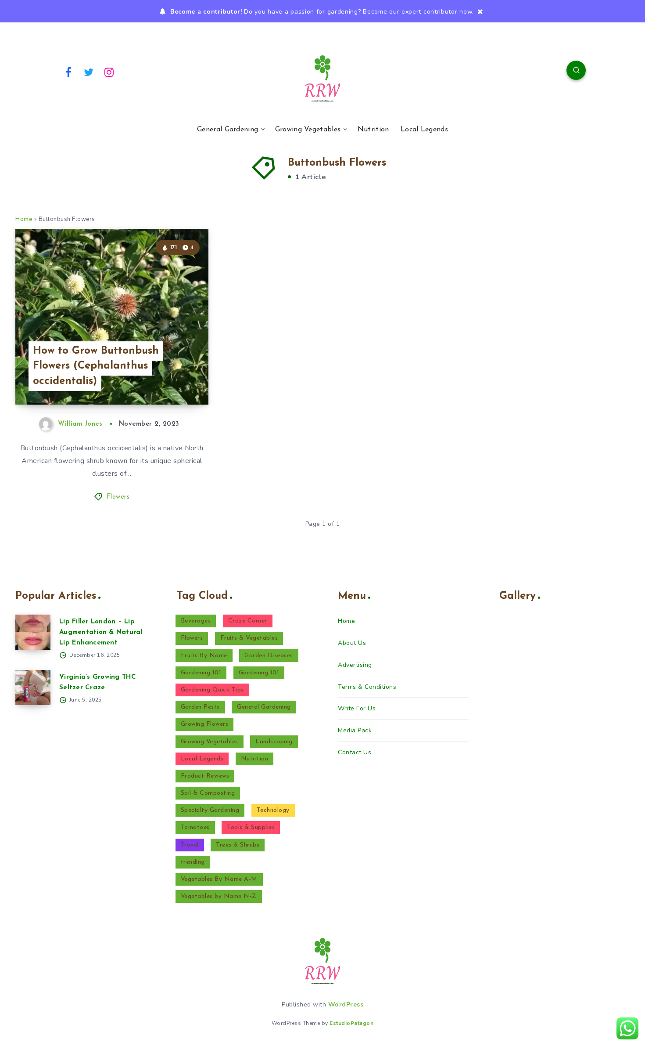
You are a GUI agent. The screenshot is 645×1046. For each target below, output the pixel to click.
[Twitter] (89, 71)
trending (193, 862)
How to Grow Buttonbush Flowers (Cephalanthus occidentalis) (96, 366)
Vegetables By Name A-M (219, 879)
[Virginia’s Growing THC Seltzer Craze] (32, 687)
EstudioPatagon (351, 1023)
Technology (273, 810)
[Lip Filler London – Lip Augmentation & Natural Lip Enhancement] (32, 632)
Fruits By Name (204, 655)
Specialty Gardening (210, 810)
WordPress (346, 1004)
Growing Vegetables (307, 129)
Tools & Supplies (251, 827)
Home (23, 219)
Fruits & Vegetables (249, 638)
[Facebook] (68, 71)
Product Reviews (205, 776)
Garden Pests (200, 707)
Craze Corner (247, 621)
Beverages (196, 621)
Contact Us (354, 752)
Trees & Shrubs (237, 845)
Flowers (118, 497)
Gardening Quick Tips (212, 690)
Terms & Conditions (367, 687)
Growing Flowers (205, 724)
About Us (352, 643)
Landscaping (274, 741)
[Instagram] (109, 71)
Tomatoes (195, 827)
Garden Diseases (268, 655)
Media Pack (355, 730)
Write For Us (357, 708)
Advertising (355, 665)
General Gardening (227, 129)
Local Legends (424, 129)
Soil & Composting (208, 793)
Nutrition (373, 129)
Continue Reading (167, 378)
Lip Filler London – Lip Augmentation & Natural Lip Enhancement (101, 632)
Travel (190, 845)
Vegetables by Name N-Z (219, 896)
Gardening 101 (201, 673)
